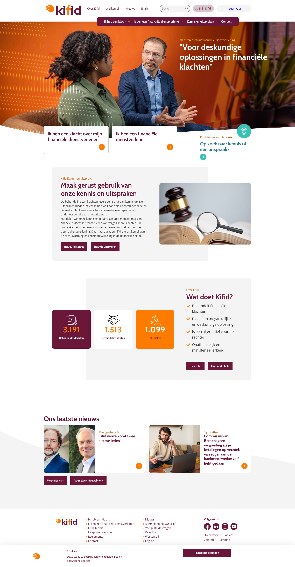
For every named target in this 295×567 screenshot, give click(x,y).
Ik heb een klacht (115, 21)
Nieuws (130, 8)
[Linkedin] (216, 526)
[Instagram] (225, 526)
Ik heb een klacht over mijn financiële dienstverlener (75, 136)
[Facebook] (207, 526)
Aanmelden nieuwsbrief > (88, 480)
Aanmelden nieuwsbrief (160, 524)
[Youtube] (233, 526)
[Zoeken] (187, 8)
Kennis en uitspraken (200, 21)
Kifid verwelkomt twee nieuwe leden (117, 438)
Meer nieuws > (55, 480)
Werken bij (113, 8)
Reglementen (96, 536)
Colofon (209, 540)
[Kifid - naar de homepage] (63, 10)
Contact (226, 21)
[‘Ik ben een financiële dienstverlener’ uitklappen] (182, 21)
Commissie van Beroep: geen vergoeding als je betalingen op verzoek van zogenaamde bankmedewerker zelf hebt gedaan (222, 449)
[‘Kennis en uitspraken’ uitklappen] (216, 21)
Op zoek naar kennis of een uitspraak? (223, 146)
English (145, 8)
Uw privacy (211, 535)
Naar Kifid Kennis (74, 246)
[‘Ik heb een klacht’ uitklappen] (128, 21)
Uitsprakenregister (100, 532)
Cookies (228, 535)
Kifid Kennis (95, 528)
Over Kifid (93, 8)
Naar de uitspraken (105, 246)
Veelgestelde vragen (158, 528)
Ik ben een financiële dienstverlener (157, 21)
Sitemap (225, 540)
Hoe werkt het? (220, 366)
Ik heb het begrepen (207, 552)
